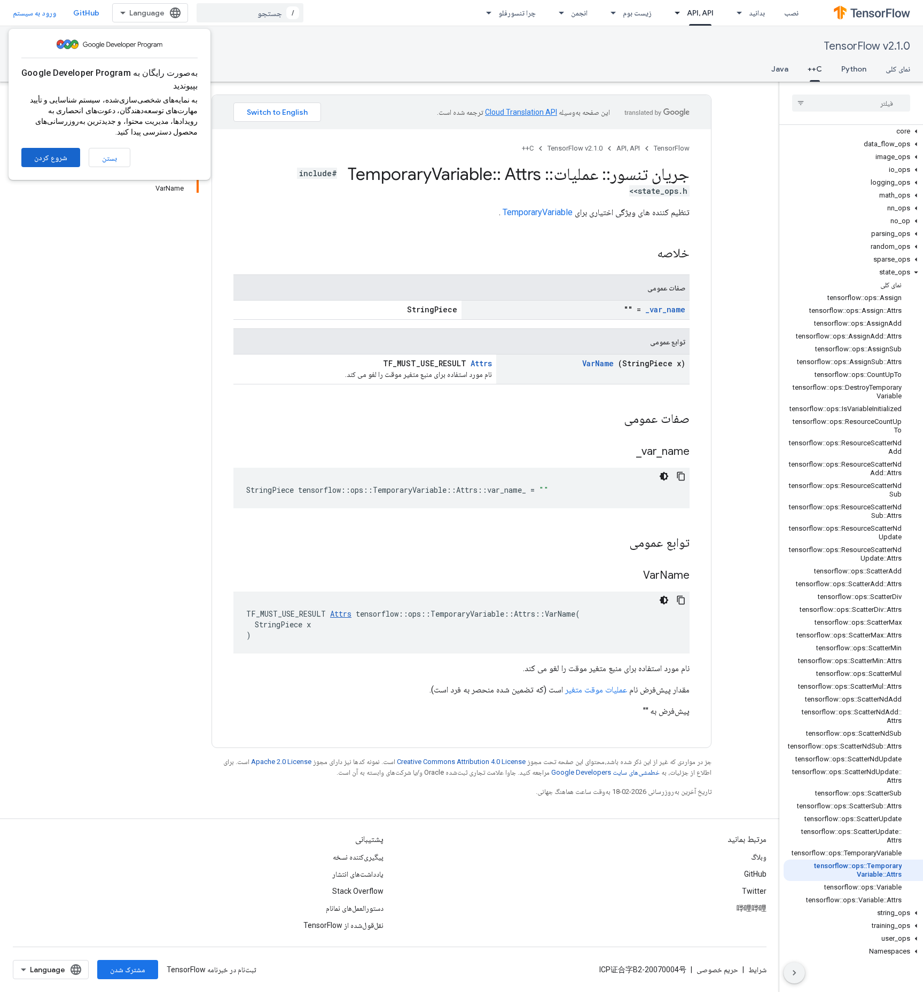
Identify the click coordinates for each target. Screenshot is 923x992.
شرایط (757, 969)
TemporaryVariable (538, 212)
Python (853, 69)
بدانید (757, 13)
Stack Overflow (358, 891)
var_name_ (665, 309)
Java (779, 69)
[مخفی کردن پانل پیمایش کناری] (794, 972)
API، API (700, 13)
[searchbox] (851, 103)
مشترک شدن (127, 969)
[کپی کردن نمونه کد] (681, 476)
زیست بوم (637, 13)
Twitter (754, 891)
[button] (853, 131)
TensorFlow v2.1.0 (867, 46)
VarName (598, 363)
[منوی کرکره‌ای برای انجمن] (558, 13)
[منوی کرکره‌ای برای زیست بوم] (610, 13)
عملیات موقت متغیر (596, 689)
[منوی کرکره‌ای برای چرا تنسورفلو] (485, 13)
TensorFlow (672, 148)
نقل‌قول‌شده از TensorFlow (343, 925)
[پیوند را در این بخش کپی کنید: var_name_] (622, 452)
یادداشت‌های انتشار (358, 874)
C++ (815, 69)
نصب (791, 13)
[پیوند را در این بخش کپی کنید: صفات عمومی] (610, 419)
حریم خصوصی (717, 969)
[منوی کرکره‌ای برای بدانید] (736, 13)
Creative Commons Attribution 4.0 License (461, 762)
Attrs (481, 363)
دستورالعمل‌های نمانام (355, 908)
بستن (109, 158)
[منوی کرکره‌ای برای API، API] (674, 13)
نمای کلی (898, 69)
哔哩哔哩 (751, 908)
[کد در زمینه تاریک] (663, 476)
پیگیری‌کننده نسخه (358, 857)
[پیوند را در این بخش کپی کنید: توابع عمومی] (615, 543)
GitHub (86, 13)
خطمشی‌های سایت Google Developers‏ (605, 772)
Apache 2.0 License (281, 762)
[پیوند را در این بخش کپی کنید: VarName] (629, 576)
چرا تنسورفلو (517, 13)
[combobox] (250, 12)
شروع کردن (50, 157)
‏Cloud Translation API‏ (521, 112)
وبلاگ (758, 857)
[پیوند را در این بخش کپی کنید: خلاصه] (643, 254)
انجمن (579, 13)
